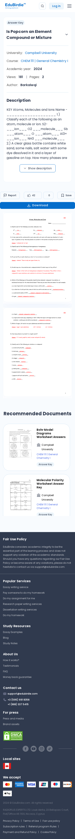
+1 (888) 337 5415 (18, 704)
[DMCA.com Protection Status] (37, 736)
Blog (6, 637)
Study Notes (10, 643)
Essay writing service (15, 587)
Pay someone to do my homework (24, 592)
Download (40, 205)
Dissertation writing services (20, 609)
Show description (40, 168)
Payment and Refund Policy (20, 832)
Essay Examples (13, 632)
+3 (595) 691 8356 (19, 699)
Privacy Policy (11, 821)
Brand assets (11, 724)
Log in (56, 6)
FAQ (5, 671)
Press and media (13, 718)
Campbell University (41, 53)
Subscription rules (14, 826)
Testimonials (11, 665)
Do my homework (13, 615)
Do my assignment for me (19, 598)
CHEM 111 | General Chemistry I (44, 61)
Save (69, 195)
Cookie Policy (48, 832)
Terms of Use (31, 821)
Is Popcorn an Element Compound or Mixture (29, 34)
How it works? (11, 660)
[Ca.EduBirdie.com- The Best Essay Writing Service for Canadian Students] (7, 768)
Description (19, 100)
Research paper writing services (22, 604)
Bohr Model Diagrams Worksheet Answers (51, 433)
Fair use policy (51, 821)
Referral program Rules (43, 826)
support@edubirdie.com (50, 567)
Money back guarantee (17, 677)
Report (12, 195)
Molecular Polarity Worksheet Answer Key (50, 483)
